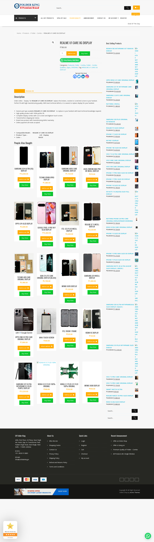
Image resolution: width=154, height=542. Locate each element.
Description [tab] (19, 91)
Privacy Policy (53, 454)
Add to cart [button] (23, 179)
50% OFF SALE (62, 18)
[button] (53, 42)
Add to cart (71, 53)
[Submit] (127, 8)
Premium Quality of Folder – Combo (125, 450)
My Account (113, 18)
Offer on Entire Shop (120, 441)
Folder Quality (75, 18)
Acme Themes (135, 492)
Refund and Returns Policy (58, 462)
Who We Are (53, 441)
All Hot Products (47, 18)
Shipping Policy (54, 458)
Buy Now (84, 53)
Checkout (84, 454)
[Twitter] (79, 76)
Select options (45, 346)
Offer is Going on (119, 445)
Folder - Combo (80, 65)
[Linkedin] (83, 76)
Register (123, 18)
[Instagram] (87, 76)
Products (22, 18)
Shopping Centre (54, 445)
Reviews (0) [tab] (30, 91)
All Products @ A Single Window (124, 454)
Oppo (68, 67)
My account (85, 458)
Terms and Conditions (56, 467)
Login (83, 441)
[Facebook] (75, 76)
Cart (82, 450)
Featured (71, 65)
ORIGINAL (74, 67)
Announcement (89, 18)
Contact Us (101, 18)
